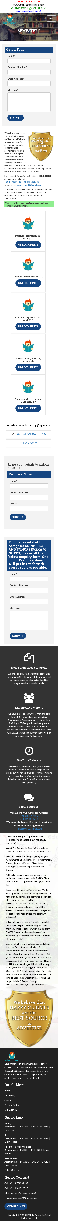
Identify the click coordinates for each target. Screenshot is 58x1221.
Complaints (16, 1206)
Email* (13, 503)
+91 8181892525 (29, 815)
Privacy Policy (11, 1105)
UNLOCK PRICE (28, 244)
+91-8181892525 (30, 182)
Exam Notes (30, 442)
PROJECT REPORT (30, 1149)
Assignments (11, 1126)
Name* (11, 55)
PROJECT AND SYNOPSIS (30, 433)
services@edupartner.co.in (29, 11)
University (9, 1095)
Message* (12, 89)
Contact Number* (17, 67)
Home (7, 1090)
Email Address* (15, 78)
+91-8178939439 (12, 182)
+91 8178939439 (29, 819)
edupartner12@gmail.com (29, 185)
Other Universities (13, 1170)
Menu (51, 18)
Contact (8, 1100)
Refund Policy (11, 1109)
